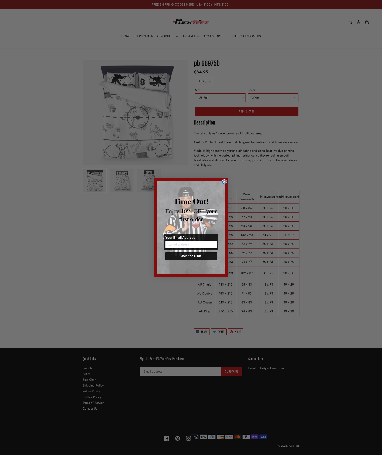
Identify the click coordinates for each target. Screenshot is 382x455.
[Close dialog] (224, 182)
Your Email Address (180, 237)
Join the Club (191, 256)
